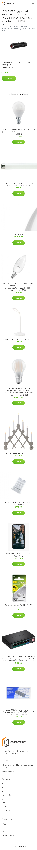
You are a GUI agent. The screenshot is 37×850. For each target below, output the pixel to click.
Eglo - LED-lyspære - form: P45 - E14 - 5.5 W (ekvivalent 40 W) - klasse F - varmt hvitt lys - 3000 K (18, 132)
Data (3, 783)
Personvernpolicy (8, 835)
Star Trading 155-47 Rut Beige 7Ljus (18, 453)
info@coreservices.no (9, 772)
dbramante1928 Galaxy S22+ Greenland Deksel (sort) (18, 555)
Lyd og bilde (6, 799)
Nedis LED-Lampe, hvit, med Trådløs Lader (18, 339)
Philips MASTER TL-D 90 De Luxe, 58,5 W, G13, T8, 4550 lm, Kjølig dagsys (18, 184)
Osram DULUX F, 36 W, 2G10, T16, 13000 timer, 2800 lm (18, 503)
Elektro (13, 62)
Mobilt (4, 803)
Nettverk (5, 806)
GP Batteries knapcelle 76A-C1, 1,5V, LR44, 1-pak (18, 606)
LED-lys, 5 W (18, 234)
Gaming (4, 791)
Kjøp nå (9, 78)
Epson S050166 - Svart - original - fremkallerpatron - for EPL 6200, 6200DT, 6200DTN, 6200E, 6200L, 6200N (18, 712)
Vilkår (4, 831)
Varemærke (6, 810)
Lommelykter (6, 65)
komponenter (6, 795)
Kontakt (4, 827)
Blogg (4, 824)
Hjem (3, 24)
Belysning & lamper (23, 62)
